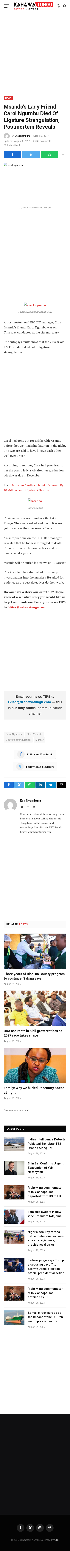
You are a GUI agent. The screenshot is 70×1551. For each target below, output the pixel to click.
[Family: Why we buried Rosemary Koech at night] (35, 1065)
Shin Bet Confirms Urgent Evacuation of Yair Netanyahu (45, 1168)
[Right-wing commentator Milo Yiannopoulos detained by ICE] (14, 1293)
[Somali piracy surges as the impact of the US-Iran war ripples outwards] (14, 1317)
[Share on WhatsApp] (49, 154)
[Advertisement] (35, 53)
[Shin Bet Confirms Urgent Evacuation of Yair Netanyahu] (14, 1168)
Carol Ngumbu (14, 734)
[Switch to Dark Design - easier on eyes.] (58, 6)
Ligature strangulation (18, 739)
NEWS (8, 98)
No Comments (43, 141)
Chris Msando (35, 734)
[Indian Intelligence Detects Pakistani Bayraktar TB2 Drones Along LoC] (14, 1144)
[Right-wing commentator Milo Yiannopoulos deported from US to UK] (14, 1192)
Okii (56, 1540)
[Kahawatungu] (33, 6)
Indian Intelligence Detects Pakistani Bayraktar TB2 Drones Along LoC (47, 1144)
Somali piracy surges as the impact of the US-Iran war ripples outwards (45, 1317)
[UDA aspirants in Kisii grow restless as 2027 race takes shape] (35, 1008)
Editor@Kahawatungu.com (30, 702)
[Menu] (6, 6)
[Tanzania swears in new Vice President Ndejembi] (14, 1217)
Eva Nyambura (22, 136)
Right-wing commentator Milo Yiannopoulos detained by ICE (45, 1293)
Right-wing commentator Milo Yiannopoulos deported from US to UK (45, 1192)
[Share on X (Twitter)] (31, 154)
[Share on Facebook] (12, 154)
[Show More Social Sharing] (62, 154)
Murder (39, 739)
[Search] (64, 6)
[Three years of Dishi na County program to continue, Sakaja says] (35, 951)
